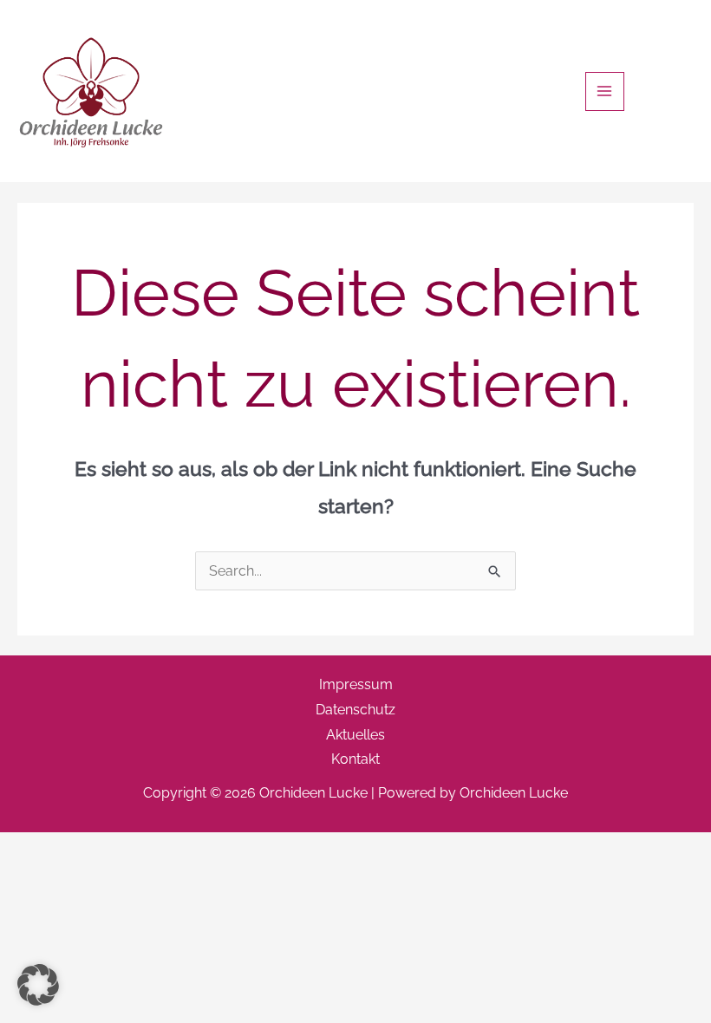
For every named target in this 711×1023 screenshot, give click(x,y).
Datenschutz (355, 709)
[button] (38, 985)
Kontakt (355, 759)
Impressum (356, 684)
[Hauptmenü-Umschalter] (604, 91)
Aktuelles (355, 735)
